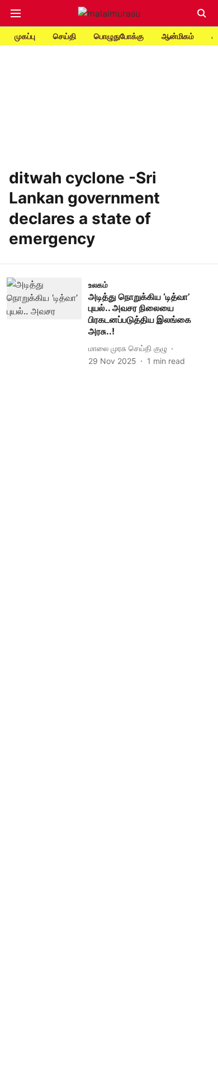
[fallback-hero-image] (47, 322)
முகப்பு (25, 36)
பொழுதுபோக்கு (119, 36)
